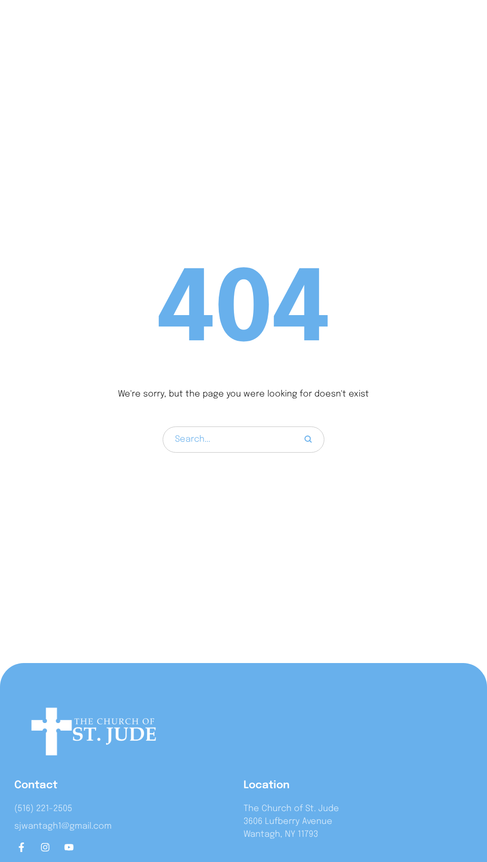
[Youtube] (69, 847)
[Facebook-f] (21, 847)
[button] (460, 27)
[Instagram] (45, 847)
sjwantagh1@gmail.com (63, 826)
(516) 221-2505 (43, 808)
